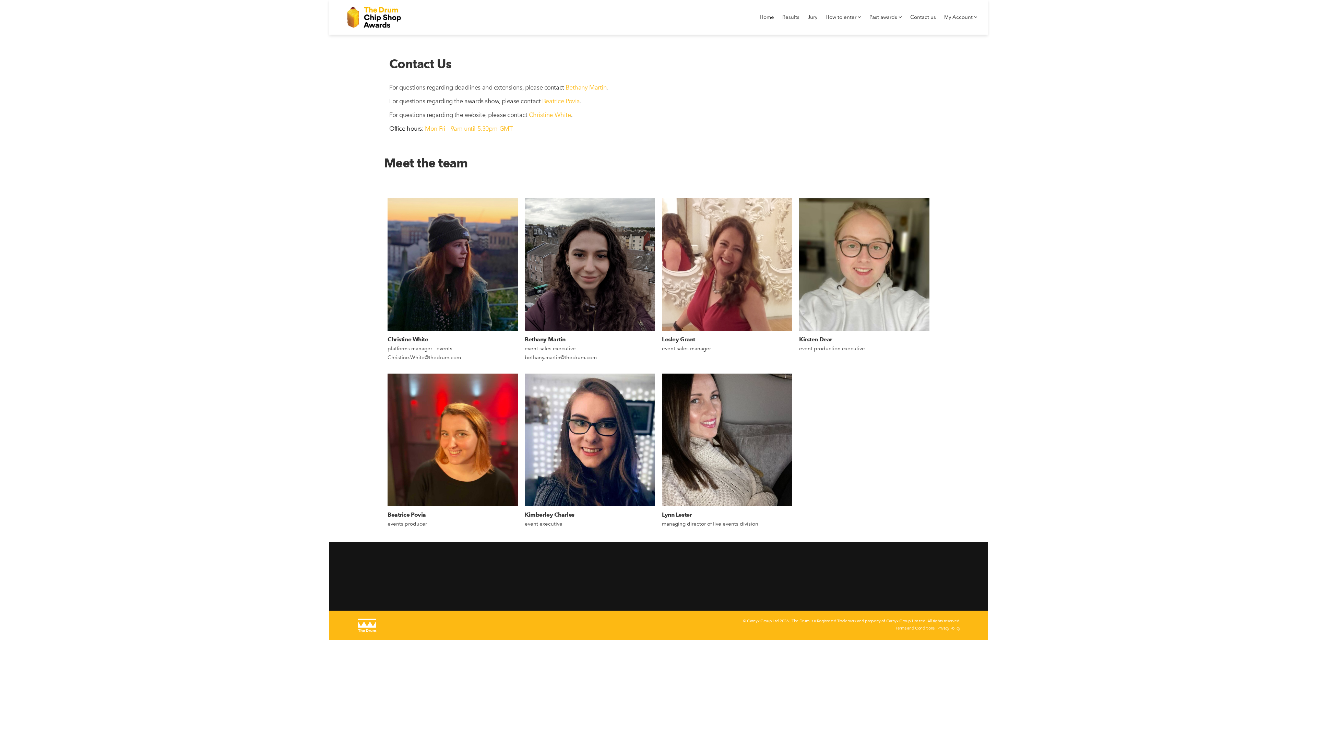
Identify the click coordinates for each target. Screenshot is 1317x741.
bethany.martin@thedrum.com (561, 357)
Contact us (923, 17)
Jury (812, 17)
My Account (959, 17)
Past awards (884, 17)
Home (767, 17)
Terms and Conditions (915, 628)
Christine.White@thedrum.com (424, 357)
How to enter (842, 17)
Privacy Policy (948, 628)
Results (790, 17)
